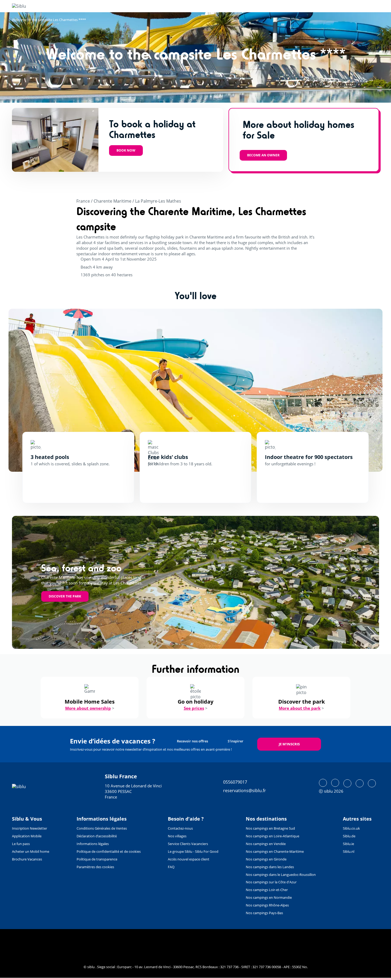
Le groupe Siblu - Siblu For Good (193, 851)
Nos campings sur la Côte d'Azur (271, 882)
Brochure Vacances (27, 859)
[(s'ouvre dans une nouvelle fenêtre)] (323, 783)
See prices (194, 708)
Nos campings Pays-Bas (264, 912)
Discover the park (65, 596)
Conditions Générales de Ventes (102, 828)
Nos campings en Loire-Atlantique (272, 836)
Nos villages (177, 836)
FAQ (171, 866)
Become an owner (263, 155)
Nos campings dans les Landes (270, 866)
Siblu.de (349, 836)
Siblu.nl (348, 851)
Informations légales (93, 843)
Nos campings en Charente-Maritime (275, 851)
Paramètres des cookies (95, 866)
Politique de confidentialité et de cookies (109, 851)
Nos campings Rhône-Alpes (267, 905)
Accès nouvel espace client (188, 859)
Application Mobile (26, 836)
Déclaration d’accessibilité (97, 836)
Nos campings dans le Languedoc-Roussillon (281, 874)
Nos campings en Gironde (266, 859)
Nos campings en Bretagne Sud (270, 828)
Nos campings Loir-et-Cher (267, 889)
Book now (126, 150)
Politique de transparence (97, 859)
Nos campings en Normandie (269, 897)
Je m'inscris (289, 744)
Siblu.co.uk (351, 828)
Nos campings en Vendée (266, 843)
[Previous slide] (28, 390)
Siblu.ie (348, 843)
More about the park (300, 708)
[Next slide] (363, 390)
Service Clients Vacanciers (188, 843)
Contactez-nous (180, 828)
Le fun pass (21, 843)
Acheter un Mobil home (30, 851)
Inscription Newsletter (29, 828)
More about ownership (88, 708)
